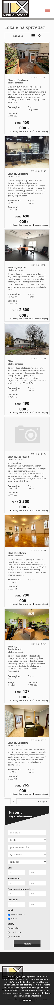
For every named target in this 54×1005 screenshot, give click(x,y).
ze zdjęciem (16, 932)
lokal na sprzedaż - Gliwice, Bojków (27, 275)
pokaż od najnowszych (17, 36)
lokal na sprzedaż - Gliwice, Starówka (27, 465)
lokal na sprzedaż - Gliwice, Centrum (27, 88)
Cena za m (13, 899)
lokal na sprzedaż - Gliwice (27, 369)
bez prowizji (16, 936)
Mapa (39, 36)
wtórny (13, 918)
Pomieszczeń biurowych (19, 889)
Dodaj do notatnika (21, 131)
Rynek (11, 910)
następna (42, 801)
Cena (10, 868)
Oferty (11, 924)
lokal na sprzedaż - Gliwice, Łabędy (27, 561)
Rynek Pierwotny (17, 914)
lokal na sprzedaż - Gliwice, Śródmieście (27, 656)
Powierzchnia (14, 878)
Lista (33, 36)
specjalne (15, 928)
